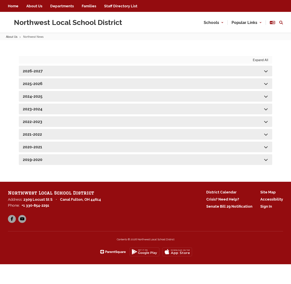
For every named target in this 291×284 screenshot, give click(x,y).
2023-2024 (32, 109)
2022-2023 (32, 121)
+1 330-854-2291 (35, 205)
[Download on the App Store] (177, 251)
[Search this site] (281, 23)
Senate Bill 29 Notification (229, 206)
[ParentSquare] (113, 252)
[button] (213, 22)
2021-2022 (32, 134)
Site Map (268, 192)
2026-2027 (33, 71)
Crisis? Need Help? (222, 199)
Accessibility (271, 199)
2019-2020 (32, 159)
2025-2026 (33, 83)
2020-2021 (32, 147)
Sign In (266, 206)
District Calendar (221, 192)
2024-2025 (32, 96)
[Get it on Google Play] (144, 251)
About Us (11, 37)
